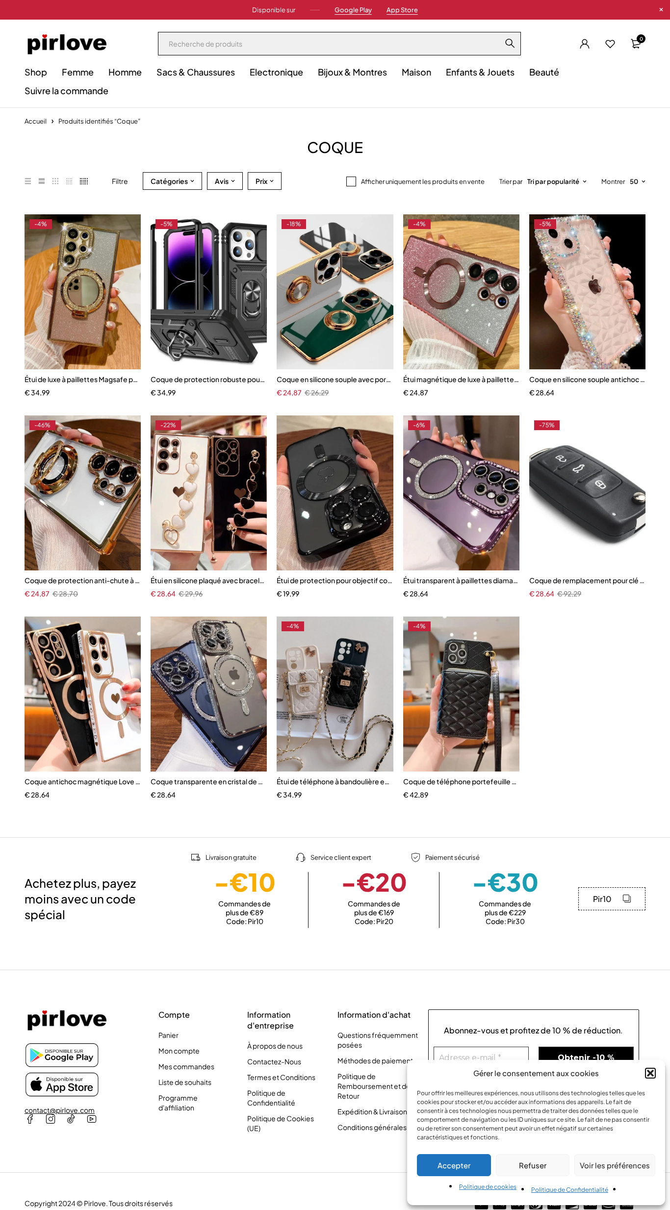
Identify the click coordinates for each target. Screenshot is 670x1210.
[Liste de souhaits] (610, 43)
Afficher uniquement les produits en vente (423, 181)
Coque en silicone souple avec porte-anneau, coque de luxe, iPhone (335, 379)
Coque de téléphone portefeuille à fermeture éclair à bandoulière (461, 781)
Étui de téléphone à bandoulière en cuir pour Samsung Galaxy (335, 781)
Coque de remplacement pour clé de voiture (587, 580)
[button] (650, 1073)
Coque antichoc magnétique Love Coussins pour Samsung (83, 781)
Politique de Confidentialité (569, 1189)
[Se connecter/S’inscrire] (584, 43)
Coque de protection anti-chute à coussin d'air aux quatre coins (83, 580)
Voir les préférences (615, 1165)
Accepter (454, 1165)
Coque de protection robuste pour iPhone (209, 379)
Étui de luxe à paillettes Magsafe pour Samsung (83, 379)
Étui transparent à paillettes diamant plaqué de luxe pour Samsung (461, 580)
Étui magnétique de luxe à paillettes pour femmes (461, 379)
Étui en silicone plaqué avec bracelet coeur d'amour (209, 580)
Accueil (36, 121)
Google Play (353, 10)
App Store (402, 10)
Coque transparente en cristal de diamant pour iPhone (209, 781)
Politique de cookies (487, 1186)
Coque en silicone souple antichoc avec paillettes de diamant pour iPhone (587, 379)
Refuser (532, 1165)
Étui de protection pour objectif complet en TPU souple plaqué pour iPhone (335, 580)
